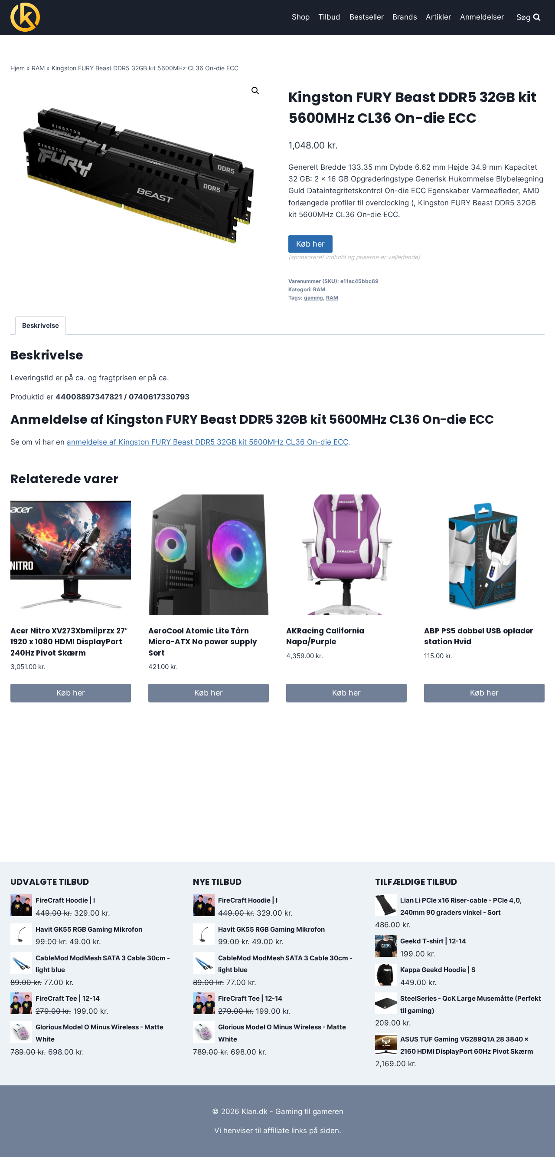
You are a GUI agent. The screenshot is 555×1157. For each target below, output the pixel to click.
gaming (313, 297)
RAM (38, 68)
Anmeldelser (482, 17)
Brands (404, 17)
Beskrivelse (40, 325)
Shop (301, 17)
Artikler (438, 17)
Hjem (17, 68)
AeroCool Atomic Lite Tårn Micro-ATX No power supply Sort (202, 642)
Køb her (310, 243)
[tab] (40, 325)
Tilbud (329, 17)
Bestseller (366, 17)
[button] (255, 91)
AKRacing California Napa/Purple (325, 636)
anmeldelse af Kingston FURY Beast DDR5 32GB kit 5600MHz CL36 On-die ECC (207, 442)
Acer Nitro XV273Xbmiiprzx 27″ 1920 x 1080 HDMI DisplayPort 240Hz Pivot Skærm (68, 642)
